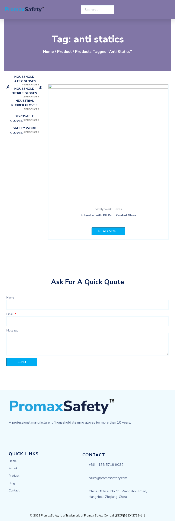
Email (10, 314)
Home (48, 51)
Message (12, 330)
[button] (73, 10)
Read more (108, 231)
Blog (12, 483)
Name (10, 298)
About (13, 468)
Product (64, 51)
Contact (14, 490)
